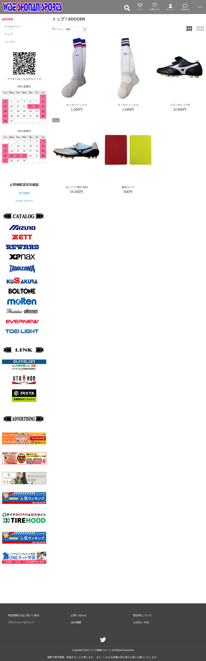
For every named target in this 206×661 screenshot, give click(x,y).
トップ (58, 19)
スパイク (10, 41)
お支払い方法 (141, 622)
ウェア (8, 34)
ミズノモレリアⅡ (180, 104)
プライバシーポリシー (21, 622)
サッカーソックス (76, 104)
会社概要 (76, 622)
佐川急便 (24, 193)
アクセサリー (12, 26)
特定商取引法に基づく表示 (23, 615)
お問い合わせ (79, 615)
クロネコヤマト (24, 200)
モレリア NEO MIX (76, 187)
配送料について (142, 615)
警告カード (128, 187)
